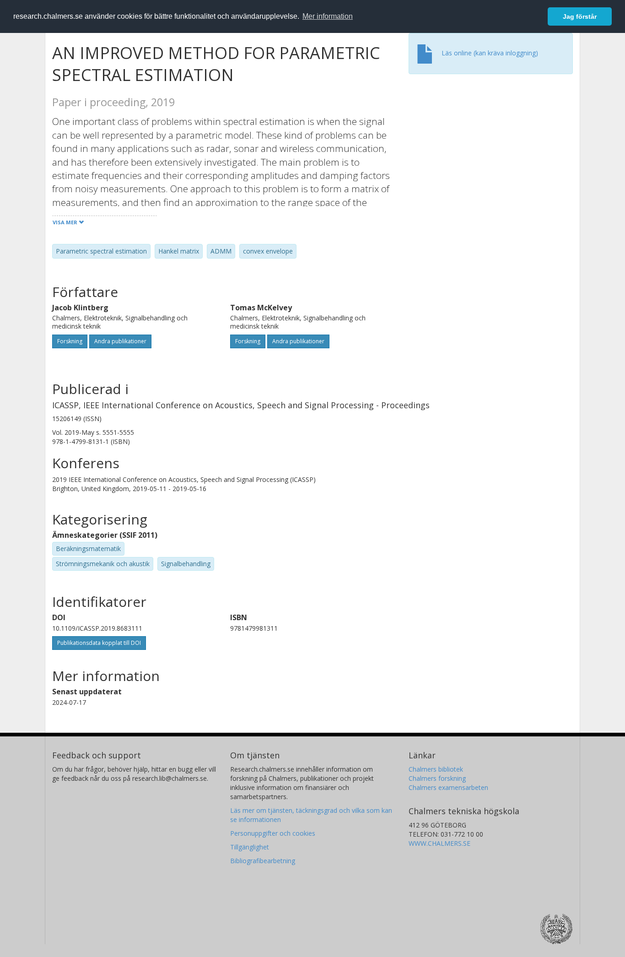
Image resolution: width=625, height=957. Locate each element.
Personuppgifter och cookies (272, 833)
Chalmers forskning (437, 778)
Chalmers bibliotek (436, 769)
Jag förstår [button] (580, 16)
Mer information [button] (327, 16)
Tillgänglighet (249, 847)
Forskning (69, 341)
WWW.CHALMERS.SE (439, 843)
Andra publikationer (120, 341)
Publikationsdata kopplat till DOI (99, 643)
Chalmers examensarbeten (448, 787)
